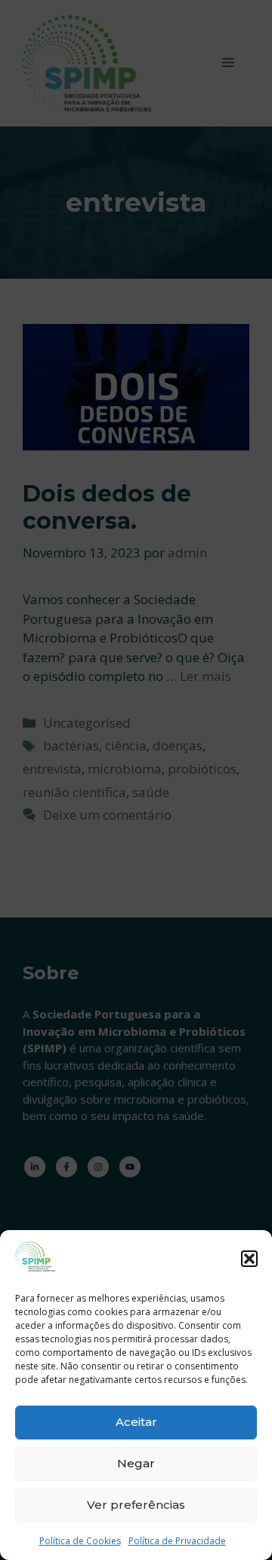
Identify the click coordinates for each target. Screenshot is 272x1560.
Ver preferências (136, 1504)
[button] (249, 1258)
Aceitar (136, 1422)
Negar (136, 1463)
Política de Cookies (80, 1540)
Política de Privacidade (177, 1540)
